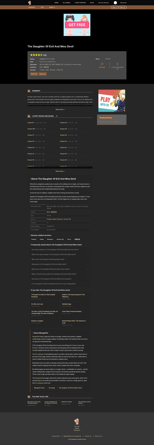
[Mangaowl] (30, 2)
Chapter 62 (63, 147)
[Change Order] (56, 116)
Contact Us (88, 436)
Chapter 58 (63, 160)
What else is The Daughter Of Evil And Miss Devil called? (51, 269)
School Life (60, 70)
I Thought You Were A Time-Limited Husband (43, 295)
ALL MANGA (66, 2)
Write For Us (98, 436)
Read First (34, 74)
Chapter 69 (63, 122)
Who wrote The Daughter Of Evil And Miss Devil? (48, 259)
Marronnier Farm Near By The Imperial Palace (34, 402)
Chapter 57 (31, 166)
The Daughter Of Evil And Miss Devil (70, 388)
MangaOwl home (39, 388)
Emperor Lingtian (37, 321)
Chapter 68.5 (31, 129)
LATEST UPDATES (80, 2)
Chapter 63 (31, 147)
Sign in (115, 7)
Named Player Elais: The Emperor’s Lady (74, 322)
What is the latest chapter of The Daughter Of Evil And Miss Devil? (54, 254)
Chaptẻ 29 (31, 122)
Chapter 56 (63, 166)
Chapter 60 (63, 153)
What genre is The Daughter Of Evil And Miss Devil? (49, 264)
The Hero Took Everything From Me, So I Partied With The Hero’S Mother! (44, 312)
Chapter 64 (63, 141)
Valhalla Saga (66, 304)
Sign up (122, 7)
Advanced (123, 2)
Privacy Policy (56, 436)
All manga (52, 388)
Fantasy (42, 70)
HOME (56, 2)
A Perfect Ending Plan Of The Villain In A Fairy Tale (50, 402)
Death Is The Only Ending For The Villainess (73, 295)
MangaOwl (35, 336)
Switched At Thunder (66, 401)
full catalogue (39, 354)
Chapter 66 (63, 135)
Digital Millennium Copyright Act (72, 436)
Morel (41, 67)
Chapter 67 (31, 135)
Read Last (43, 74)
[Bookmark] (117, 64)
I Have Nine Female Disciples (72, 311)
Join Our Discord (103, 2)
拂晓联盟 (46, 67)
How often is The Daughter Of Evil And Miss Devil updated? (52, 279)
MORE (51, 7)
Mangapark (77, 430)
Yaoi (42, 7)
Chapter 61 (31, 153)
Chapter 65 (31, 141)
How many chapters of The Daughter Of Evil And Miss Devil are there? (55, 249)
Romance (32, 7)
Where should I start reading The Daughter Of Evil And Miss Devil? (54, 274)
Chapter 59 (31, 160)
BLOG (92, 2)
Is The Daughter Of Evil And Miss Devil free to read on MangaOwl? (54, 284)
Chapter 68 (63, 129)
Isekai (47, 70)
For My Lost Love (37, 304)
